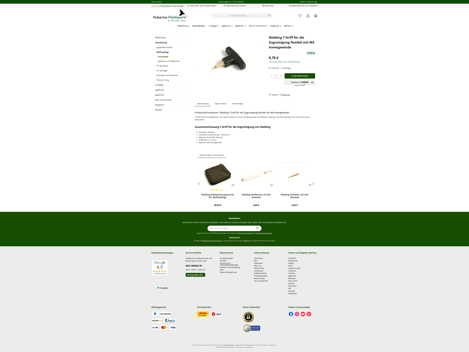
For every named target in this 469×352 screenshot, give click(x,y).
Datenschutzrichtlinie (246, 233)
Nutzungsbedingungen (264, 233)
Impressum (258, 271)
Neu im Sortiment (163, 100)
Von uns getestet (261, 281)
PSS (289, 288)
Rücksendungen (226, 258)
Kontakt (223, 260)
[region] (230, 61)
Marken (158, 110)
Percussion (292, 281)
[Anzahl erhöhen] (281, 76)
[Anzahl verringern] (271, 76)
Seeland (291, 291)
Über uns (258, 266)
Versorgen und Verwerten (167, 75)
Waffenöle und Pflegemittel (169, 61)
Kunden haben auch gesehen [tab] (212, 155)
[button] (300, 83)
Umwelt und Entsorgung (230, 267)
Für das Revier (162, 66)
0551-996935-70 (194, 265)
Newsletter (258, 263)
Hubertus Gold (294, 268)
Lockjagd (159, 84)
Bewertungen (259, 278)
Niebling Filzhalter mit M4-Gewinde (295, 196)
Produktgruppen (260, 276)
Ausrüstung (161, 42)
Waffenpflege (162, 52)
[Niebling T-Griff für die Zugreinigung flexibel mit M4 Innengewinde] (230, 61)
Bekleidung (160, 37)
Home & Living (162, 80)
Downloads (258, 258)
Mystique (292, 278)
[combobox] (239, 15)
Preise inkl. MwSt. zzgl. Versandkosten (284, 61)
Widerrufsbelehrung (228, 272)
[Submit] (257, 228)
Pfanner (291, 283)
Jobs (255, 260)
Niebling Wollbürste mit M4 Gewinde (256, 196)
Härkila (291, 263)
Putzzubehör (163, 56)
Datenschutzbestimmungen (211, 241)
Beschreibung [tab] (203, 103)
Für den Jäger (162, 70)
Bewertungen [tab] (237, 103)
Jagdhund (159, 89)
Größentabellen (260, 273)
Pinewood (292, 286)
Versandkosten (229, 345)
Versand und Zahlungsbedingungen (229, 264)
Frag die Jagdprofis (225, 2)
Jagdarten (159, 95)
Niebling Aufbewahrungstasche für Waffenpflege (217, 196)
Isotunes (291, 273)
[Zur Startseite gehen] (169, 15)
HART (290, 266)
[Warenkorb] (315, 15)
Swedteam (292, 293)
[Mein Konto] (308, 15)
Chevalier (292, 258)
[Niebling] (311, 53)
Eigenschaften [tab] (220, 103)
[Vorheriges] (199, 184)
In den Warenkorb (299, 76)
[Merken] (233, 185)
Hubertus (292, 271)
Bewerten (286, 95)
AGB (245, 241)
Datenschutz (259, 268)
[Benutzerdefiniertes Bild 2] (251, 328)
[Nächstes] (313, 184)
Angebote (159, 105)
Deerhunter (293, 260)
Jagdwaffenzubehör (164, 47)
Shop (153, 2)
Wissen (159, 2)
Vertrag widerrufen (195, 275)
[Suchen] (269, 15)
